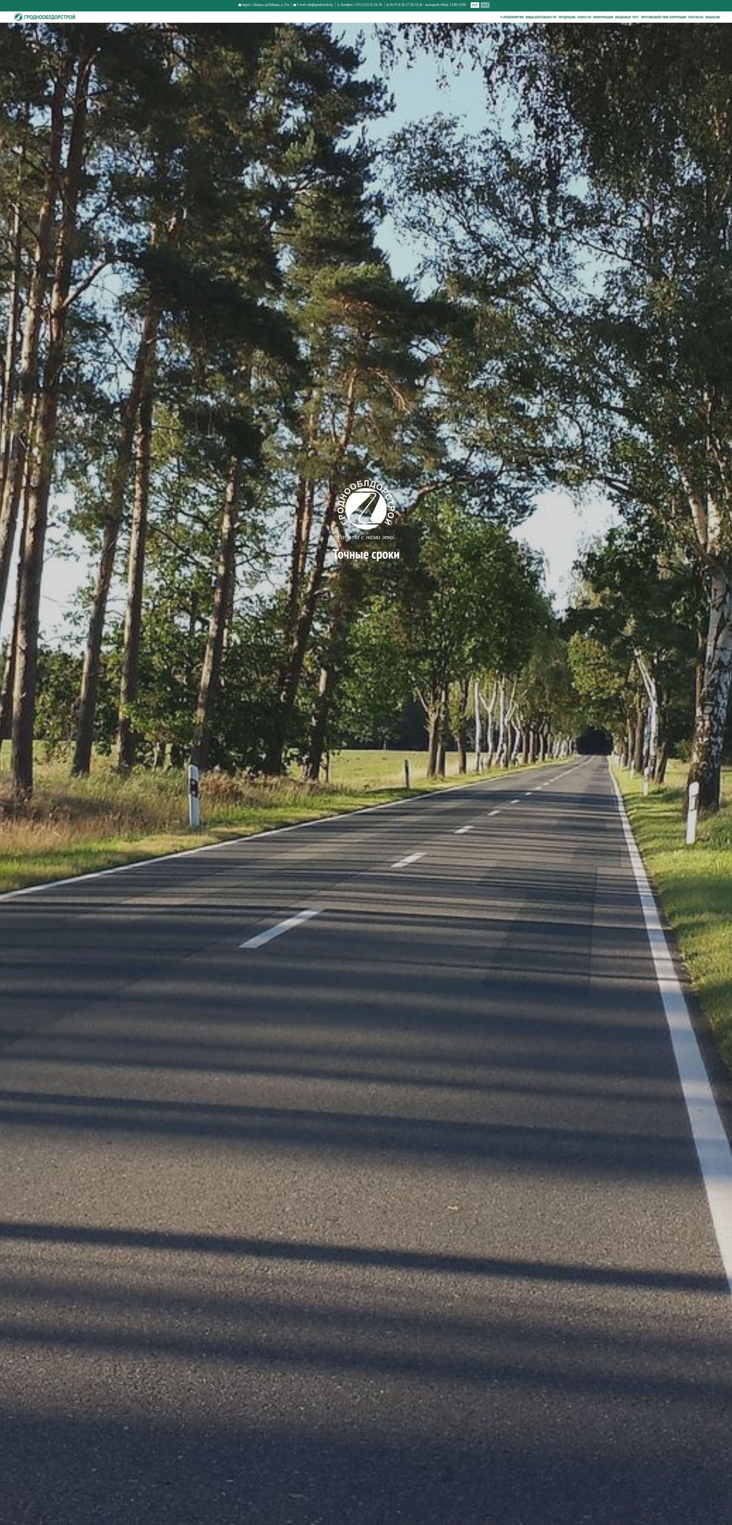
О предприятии (511, 17)
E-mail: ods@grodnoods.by (315, 4)
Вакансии (713, 17)
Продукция (567, 17)
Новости (584, 17)
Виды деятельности (541, 17)
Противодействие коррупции (663, 17)
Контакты (695, 17)
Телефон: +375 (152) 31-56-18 (361, 4)
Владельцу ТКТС (627, 17)
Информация (603, 17)
